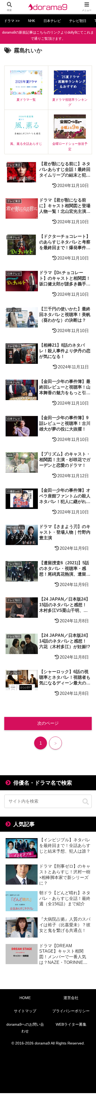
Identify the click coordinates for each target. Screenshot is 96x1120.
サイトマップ (25, 1011)
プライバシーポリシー (71, 1011)
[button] (85, 802)
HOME (25, 998)
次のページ (48, 723)
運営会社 (70, 998)
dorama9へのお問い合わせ (25, 1027)
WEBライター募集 (71, 1024)
